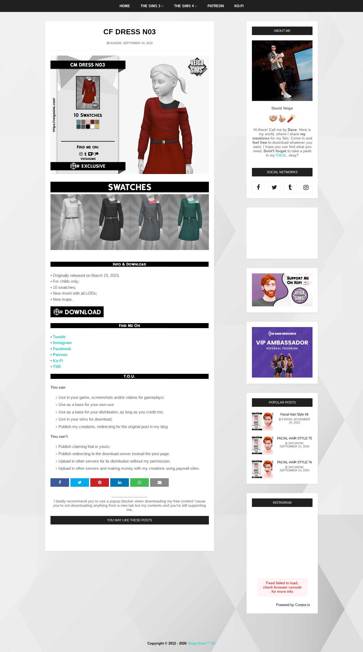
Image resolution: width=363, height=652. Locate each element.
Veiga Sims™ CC (202, 643)
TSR (57, 366)
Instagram (62, 342)
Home (125, 6)
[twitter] (274, 187)
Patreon (216, 6)
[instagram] (306, 187)
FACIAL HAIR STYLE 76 (294, 462)
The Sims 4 (184, 6)
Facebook (62, 348)
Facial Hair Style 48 (294, 414)
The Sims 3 (150, 6)
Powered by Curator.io (293, 605)
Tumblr (59, 337)
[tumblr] (290, 187)
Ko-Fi (58, 360)
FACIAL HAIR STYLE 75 (294, 438)
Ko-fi (239, 6)
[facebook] (258, 187)
